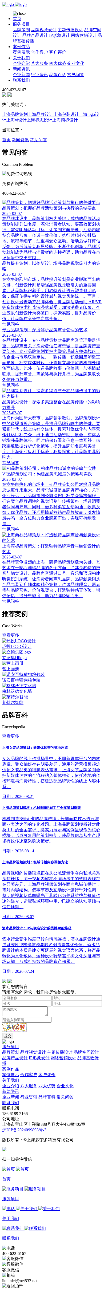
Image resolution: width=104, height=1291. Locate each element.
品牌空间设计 (86, 1052)
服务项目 (21, 24)
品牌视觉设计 (44, 29)
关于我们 (21, 58)
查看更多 (10, 635)
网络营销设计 (84, 35)
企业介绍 (21, 63)
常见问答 (75, 74)
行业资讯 (39, 74)
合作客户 (39, 52)
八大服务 (39, 63)
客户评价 (57, 52)
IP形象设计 (59, 35)
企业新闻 (21, 74)
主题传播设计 (70, 29)
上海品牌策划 (15, 114)
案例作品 (21, 46)
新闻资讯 (21, 69)
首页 (17, 18)
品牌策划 (21, 29)
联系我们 (21, 80)
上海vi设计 (16, 120)
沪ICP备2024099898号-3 (24, 1130)
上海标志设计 (39, 120)
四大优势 (57, 63)
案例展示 (21, 52)
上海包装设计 (66, 114)
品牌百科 (57, 74)
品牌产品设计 (35, 35)
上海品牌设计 (40, 114)
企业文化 (75, 63)
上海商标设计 (65, 120)
